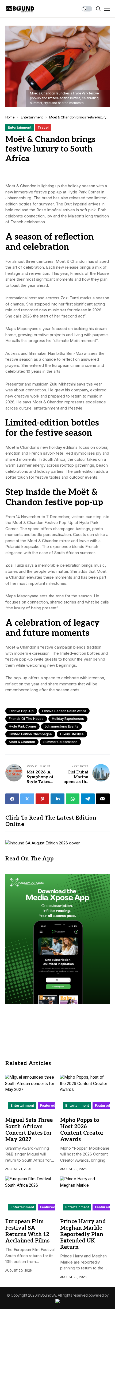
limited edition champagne (30, 734)
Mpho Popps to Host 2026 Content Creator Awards (81, 1130)
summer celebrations (60, 742)
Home (9, 117)
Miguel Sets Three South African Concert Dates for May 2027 (29, 1130)
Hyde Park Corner (22, 726)
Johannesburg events (61, 726)
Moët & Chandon (22, 742)
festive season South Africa (64, 711)
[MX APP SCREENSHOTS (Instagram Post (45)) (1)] (57, 938)
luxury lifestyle (72, 734)
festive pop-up (21, 711)
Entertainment (32, 117)
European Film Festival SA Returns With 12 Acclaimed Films (27, 1231)
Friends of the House (26, 719)
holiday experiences (68, 719)
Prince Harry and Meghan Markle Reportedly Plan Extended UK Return (83, 1234)
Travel (42, 127)
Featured (47, 1105)
